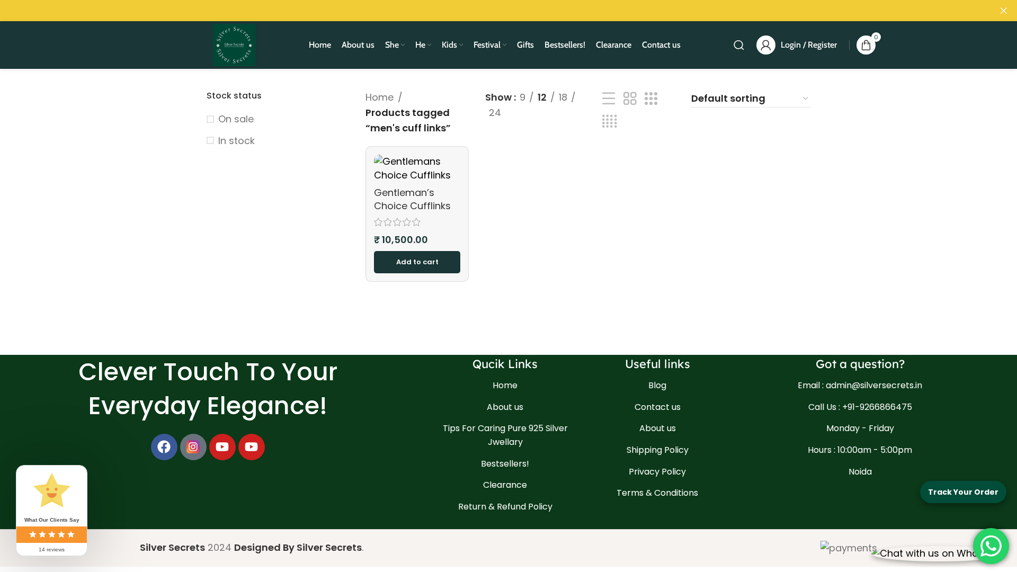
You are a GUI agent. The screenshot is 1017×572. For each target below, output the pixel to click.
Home (379, 97)
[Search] (739, 45)
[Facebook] (164, 447)
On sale (236, 119)
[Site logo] (234, 44)
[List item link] (505, 385)
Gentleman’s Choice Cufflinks (412, 199)
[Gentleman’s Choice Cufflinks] (417, 168)
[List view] (608, 99)
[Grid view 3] (651, 99)
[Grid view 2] (629, 99)
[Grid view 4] (609, 121)
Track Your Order (963, 492)
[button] (417, 262)
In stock (236, 140)
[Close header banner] (1004, 10)
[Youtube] (222, 447)
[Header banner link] (492, 10)
